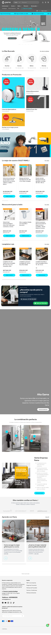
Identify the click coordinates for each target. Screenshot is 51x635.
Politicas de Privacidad (31, 587)
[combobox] (26, 2)
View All (47, 517)
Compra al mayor (39, 493)
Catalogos (4, 8)
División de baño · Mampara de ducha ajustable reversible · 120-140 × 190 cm (41, 180)
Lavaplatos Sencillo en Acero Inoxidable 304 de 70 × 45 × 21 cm (42, 263)
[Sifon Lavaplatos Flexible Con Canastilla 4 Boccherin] (25, 214)
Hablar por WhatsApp (41, 303)
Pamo (6, 628)
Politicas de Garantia (31, 592)
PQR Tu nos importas (31, 582)
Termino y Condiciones (31, 590)
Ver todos (47, 160)
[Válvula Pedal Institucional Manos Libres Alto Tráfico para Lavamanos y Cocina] (9, 214)
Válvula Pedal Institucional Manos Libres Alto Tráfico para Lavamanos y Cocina (8, 224)
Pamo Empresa (12, 8)
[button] (48, 2)
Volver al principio (25, 573)
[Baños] (32, 59)
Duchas (7, 66)
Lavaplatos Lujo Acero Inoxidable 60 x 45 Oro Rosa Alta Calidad (24, 263)
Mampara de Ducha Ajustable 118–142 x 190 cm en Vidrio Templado (25, 180)
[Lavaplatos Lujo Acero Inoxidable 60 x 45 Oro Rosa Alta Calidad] (25, 254)
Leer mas (6, 553)
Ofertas (44, 66)
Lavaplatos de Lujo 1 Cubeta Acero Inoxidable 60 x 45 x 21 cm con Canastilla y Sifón (9, 264)
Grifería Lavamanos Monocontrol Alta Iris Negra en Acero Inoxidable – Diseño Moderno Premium (41, 225)
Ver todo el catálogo (44, 51)
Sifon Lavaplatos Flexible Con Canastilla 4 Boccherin (25, 224)
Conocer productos (43, 409)
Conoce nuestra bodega (10, 591)
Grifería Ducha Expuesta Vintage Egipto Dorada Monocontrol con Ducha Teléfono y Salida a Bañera (9, 181)
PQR (18, 8)
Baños (31, 66)
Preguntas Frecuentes (31, 585)
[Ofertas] (44, 59)
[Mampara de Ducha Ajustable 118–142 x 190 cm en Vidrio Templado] (25, 170)
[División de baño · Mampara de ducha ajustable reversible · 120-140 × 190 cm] (42, 170)
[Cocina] (19, 59)
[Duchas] (7, 59)
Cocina (19, 66)
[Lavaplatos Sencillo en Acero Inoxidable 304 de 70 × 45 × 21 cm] (42, 254)
